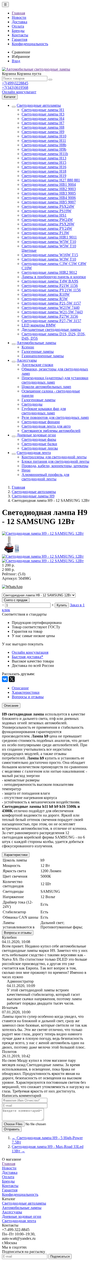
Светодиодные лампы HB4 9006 (49, 198)
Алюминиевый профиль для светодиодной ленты (45, 477)
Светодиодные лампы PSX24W (48, 206)
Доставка (19, 22)
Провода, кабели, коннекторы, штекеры (55, 466)
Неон (26, 470)
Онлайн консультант (19, 92)
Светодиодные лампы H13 (44, 158)
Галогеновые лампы (38, 400)
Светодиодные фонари (41, 422)
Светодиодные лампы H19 (44, 176)
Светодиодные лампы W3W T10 (49, 259)
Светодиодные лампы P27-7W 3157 (51, 321)
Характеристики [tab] (25, 692)
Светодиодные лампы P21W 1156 (50, 286)
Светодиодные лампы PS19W (46, 211)
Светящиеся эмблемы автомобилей (51, 431)
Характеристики (15, 855)
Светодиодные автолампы (39, 105)
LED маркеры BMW (39, 325)
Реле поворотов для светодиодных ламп (55, 417)
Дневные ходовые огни (36, 435)
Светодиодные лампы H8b (44, 145)
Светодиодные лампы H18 (44, 171)
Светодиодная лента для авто (46, 426)
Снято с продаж (15, 600)
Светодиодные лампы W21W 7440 (50, 307)
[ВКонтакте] (5, 679)
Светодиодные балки (39, 444)
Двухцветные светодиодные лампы (51, 329)
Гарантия (19, 39)
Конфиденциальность (30, 44)
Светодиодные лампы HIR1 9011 (49, 237)
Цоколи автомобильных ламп (46, 387)
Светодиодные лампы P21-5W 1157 (51, 303)
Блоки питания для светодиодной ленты (55, 461)
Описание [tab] (20, 688)
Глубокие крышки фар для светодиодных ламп (44, 411)
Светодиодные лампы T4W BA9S (50, 281)
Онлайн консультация (30, 652)
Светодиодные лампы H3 (43, 114)
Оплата (18, 26)
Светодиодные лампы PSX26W (48, 224)
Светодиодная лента (34, 453)
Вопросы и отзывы (17, 933)
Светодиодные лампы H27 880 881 (51, 180)
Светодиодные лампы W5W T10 (49, 242)
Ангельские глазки (37, 365)
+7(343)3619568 (15, 87)
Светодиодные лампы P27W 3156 (50, 316)
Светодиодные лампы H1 (43, 110)
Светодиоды (32, 404)
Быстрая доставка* (27, 657)
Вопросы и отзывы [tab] (28, 697)
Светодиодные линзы (40, 448)
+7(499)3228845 (15, 83)
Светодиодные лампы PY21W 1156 (51, 290)
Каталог (10, 97)
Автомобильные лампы (36, 343)
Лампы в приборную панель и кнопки (54, 277)
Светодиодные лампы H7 (43, 123)
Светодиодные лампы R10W (46, 294)
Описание (11, 705)
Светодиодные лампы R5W (45, 299)
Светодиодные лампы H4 (43, 118)
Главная (18, 13)
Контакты (20, 35)
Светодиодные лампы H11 (44, 140)
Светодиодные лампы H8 (43, 127)
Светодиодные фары (39, 439)
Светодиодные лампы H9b (44, 149)
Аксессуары (27, 360)
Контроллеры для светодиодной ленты (54, 457)
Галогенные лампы (38, 351)
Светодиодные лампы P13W (45, 233)
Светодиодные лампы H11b (45, 154)
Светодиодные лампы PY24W (47, 228)
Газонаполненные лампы (43, 356)
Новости (19, 17)
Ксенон (28, 347)
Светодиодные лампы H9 (43, 132)
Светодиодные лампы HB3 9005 (49, 193)
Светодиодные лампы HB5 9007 (49, 202)
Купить (62, 605)
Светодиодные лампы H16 (44, 167)
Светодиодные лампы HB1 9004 (49, 184)
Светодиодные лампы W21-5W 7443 (52, 312)
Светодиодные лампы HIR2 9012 (49, 272)
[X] (12, 679)
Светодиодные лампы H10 (44, 136)
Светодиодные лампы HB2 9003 (49, 189)
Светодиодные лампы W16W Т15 (50, 255)
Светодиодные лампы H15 (44, 162)
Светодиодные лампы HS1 (44, 215)
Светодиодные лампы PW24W (47, 220)
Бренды (18, 31)
